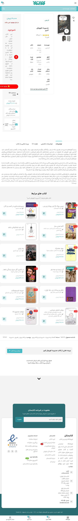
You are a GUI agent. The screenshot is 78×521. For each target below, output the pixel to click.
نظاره (31, 48)
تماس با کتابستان (50, 455)
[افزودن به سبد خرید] (44, 214)
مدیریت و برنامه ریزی (38, 62)
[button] (68, 25)
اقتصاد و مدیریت (50, 337)
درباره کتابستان (50, 458)
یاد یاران (21, 248)
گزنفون (47, 20)
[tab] (59, 144)
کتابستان (52, 436)
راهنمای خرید (33, 457)
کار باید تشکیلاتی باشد (16, 227)
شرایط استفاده (33, 439)
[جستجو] (4, 9)
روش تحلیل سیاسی (57, 310)
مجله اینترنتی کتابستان (48, 443)
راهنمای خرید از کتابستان (30, 464)
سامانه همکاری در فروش (48, 446)
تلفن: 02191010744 (65, 472)
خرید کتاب (52, 439)
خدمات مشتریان (32, 436)
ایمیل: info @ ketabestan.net (64, 501)
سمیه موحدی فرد (39, 50)
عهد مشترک (59, 248)
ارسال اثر (52, 462)
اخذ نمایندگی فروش (49, 451)
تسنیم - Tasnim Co (21, 512)
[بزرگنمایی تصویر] (66, 31)
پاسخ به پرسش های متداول (31, 451)
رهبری (16, 337)
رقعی (48, 62)
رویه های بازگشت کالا (31, 446)
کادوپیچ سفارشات (31, 460)
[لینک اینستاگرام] (8, 451)
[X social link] (12, 451)
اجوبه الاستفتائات (17, 290)
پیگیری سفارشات (32, 443)
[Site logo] (39, 3)
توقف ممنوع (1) (18, 312)
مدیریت (11, 337)
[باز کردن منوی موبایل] (75, 3)
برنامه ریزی (23, 337)
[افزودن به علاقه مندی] (73, 18)
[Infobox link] (39, 412)
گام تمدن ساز (59, 226)
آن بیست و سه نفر (57, 269)
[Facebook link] (16, 451)
